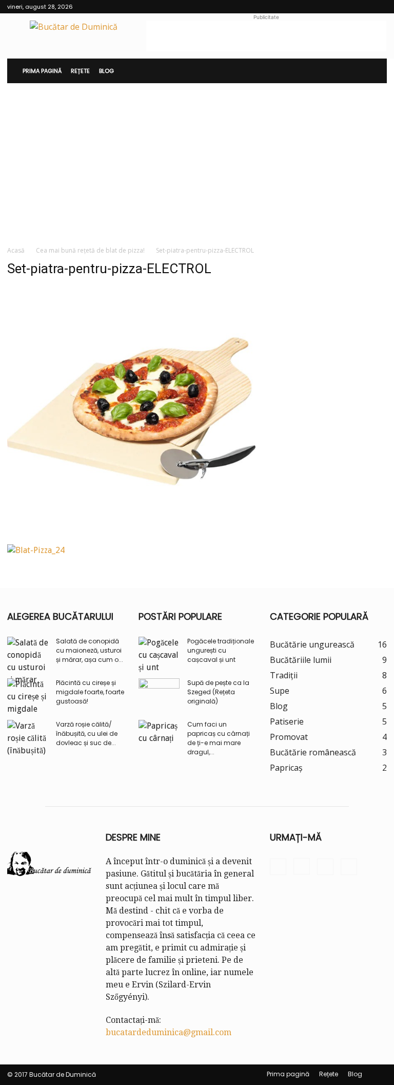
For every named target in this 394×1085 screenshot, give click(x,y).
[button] (374, 71)
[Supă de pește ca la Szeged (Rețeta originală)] (159, 692)
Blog (106, 71)
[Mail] (362, 6)
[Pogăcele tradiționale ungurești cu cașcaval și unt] (159, 655)
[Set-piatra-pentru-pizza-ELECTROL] (131, 533)
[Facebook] (328, 6)
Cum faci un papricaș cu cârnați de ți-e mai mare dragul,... (218, 738)
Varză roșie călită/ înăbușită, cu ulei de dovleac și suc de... (86, 733)
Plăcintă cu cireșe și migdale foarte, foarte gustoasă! (90, 692)
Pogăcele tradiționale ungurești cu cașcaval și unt (220, 650)
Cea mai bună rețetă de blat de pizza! (90, 250)
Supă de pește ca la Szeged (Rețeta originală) (218, 692)
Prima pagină (42, 71)
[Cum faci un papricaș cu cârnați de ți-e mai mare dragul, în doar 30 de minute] (159, 734)
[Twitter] (379, 6)
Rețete (80, 71)
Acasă (16, 250)
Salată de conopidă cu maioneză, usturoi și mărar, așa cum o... (89, 650)
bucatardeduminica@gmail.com (168, 1032)
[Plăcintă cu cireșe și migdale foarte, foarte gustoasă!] (27, 696)
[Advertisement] (266, 36)
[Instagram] (345, 6)
